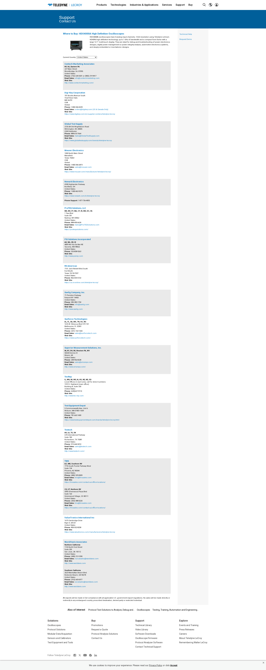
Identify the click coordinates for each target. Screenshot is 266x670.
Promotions (97, 625)
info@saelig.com (82, 305)
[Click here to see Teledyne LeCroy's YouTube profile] (85, 655)
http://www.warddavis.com (75, 563)
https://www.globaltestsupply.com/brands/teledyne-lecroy (88, 141)
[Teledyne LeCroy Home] (65, 5)
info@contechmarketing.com (87, 78)
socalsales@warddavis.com (86, 582)
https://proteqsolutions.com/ (76, 229)
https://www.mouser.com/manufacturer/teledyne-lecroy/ (87, 172)
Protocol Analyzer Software (149, 642)
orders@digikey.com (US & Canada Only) (91, 109)
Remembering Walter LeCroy (193, 642)
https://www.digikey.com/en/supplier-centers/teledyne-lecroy (89, 114)
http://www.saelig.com (73, 309)
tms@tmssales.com (83, 478)
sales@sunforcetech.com (86, 333)
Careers (183, 634)
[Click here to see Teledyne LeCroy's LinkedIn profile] (95, 655)
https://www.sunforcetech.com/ (77, 338)
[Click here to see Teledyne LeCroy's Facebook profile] (74, 655)
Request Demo (185, 39)
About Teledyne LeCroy (190, 638)
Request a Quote (99, 629)
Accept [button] (173, 665)
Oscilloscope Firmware (146, 638)
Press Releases (186, 629)
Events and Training (188, 625)
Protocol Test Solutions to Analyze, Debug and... (111, 610)
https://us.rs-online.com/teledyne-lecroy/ (81, 283)
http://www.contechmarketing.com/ (79, 83)
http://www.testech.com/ (74, 451)
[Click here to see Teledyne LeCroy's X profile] (80, 655)
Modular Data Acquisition (60, 634)
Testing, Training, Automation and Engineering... (175, 610)
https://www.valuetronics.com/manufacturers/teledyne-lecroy (89, 532)
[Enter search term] (204, 5)
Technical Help (185, 34)
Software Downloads (145, 634)
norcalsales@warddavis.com (87, 559)
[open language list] (210, 5)
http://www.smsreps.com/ (75, 367)
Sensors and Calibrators (59, 638)
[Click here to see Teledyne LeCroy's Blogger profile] (90, 655)
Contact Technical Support (148, 647)
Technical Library (143, 625)
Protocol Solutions (56, 629)
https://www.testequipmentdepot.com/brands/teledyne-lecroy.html (91, 420)
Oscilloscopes (143, 610)
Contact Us (96, 638)
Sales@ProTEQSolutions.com (87, 225)
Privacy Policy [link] (155, 665)
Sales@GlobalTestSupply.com (87, 136)
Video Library (141, 629)
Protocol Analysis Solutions (104, 634)
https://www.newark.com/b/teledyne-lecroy (82, 196)
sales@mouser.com (83, 167)
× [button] (263, 663)
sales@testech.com (83, 447)
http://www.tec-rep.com (74, 396)
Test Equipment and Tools (60, 642)
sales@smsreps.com (84, 362)
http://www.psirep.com (73, 256)
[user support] (216, 5)
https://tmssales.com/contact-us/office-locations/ (85, 482)
